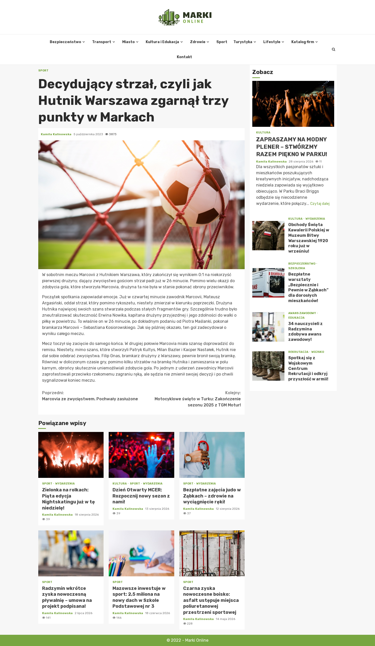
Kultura (119, 483)
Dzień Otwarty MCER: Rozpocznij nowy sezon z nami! (141, 455)
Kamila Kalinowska (56, 134)
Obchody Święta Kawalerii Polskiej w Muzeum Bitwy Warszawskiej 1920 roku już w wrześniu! (268, 235)
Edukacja (296, 317)
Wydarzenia (65, 483)
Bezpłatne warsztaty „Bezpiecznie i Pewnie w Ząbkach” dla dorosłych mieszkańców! (268, 282)
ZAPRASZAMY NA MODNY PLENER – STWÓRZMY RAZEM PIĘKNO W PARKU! (293, 104)
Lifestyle (271, 42)
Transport (101, 42)
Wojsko (317, 352)
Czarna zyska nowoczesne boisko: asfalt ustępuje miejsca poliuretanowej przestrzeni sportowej (212, 553)
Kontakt (184, 57)
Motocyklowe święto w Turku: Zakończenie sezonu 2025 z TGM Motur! (198, 398)
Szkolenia (296, 268)
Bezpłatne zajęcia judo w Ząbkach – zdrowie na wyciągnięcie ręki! (212, 455)
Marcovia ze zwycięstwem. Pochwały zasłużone (90, 395)
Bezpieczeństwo (65, 42)
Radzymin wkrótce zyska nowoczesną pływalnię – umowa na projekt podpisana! (71, 553)
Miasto (128, 42)
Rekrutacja (298, 352)
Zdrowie (197, 42)
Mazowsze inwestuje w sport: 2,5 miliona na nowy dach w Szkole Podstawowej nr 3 (141, 553)
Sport (221, 42)
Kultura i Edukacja (162, 42)
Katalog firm (302, 42)
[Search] (333, 49)
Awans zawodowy (302, 313)
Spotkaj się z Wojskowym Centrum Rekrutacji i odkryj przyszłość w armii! (268, 366)
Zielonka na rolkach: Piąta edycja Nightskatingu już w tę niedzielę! (71, 455)
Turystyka (242, 42)
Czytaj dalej (320, 204)
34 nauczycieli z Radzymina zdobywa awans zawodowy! (268, 327)
